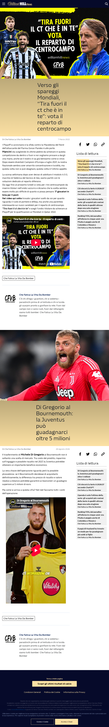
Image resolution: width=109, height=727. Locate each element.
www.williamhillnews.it (18, 709)
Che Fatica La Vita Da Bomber (19, 278)
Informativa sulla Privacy (74, 692)
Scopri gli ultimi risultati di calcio (54, 683)
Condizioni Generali (32, 692)
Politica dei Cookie (52, 692)
